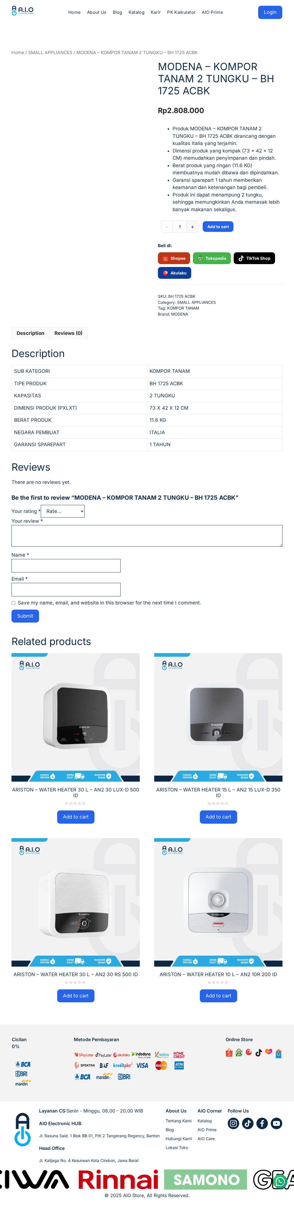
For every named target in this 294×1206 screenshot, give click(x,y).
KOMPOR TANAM (183, 308)
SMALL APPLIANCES (50, 52)
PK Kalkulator (181, 12)
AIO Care (206, 1138)
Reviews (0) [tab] (68, 333)
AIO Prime (212, 12)
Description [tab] (31, 333)
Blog (117, 12)
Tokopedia (216, 258)
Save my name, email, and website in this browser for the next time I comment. (109, 603)
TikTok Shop (258, 258)
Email (19, 579)
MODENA (179, 314)
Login (270, 12)
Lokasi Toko (177, 1147)
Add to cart (218, 226)
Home (74, 12)
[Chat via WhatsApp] (280, 1181)
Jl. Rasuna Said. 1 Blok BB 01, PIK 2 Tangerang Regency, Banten (99, 1135)
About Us (96, 12)
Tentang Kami (179, 1120)
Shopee (178, 258)
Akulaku (179, 272)
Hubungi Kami (179, 1138)
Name (20, 555)
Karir (156, 12)
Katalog (136, 12)
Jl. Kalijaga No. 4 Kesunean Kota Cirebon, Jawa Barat (89, 1160)
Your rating (26, 511)
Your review (27, 521)
